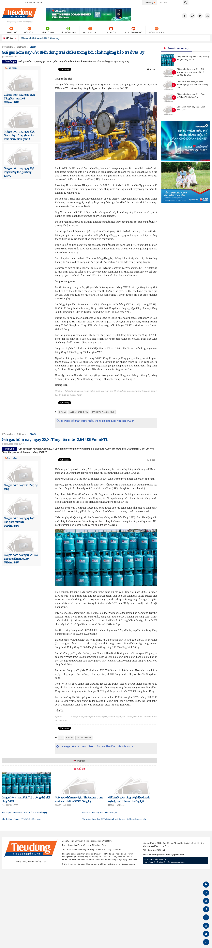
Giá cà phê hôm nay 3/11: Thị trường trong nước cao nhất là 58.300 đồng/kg (59, 38)
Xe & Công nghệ (133, 32)
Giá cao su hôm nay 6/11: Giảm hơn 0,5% (99, 812)
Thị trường (111, 32)
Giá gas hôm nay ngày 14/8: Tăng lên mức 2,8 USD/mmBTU (19, 521)
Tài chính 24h (90, 32)
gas (60, 738)
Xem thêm (80, 761)
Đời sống (29, 32)
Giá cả (80, 768)
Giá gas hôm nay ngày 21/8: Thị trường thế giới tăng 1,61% (19, 171)
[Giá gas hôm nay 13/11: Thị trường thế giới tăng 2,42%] (167, 65)
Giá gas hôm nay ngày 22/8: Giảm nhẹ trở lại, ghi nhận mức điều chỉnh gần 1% (19, 135)
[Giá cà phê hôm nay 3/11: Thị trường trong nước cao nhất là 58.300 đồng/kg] (168, 78)
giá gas (62, 412)
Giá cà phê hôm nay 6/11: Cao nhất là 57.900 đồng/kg (24, 812)
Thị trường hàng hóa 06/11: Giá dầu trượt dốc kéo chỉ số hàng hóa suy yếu (114, 819)
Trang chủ (11, 32)
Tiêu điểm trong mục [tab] (178, 48)
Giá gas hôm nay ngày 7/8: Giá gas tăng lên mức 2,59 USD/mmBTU (21, 558)
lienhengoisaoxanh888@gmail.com (166, 854)
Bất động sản (68, 32)
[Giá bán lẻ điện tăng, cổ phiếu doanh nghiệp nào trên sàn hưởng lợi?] (168, 90)
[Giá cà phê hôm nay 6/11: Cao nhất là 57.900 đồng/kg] (168, 103)
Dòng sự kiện (156, 32)
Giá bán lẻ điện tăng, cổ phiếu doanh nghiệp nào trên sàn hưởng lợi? (192, 85)
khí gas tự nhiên (84, 738)
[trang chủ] (19, 19)
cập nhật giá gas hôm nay (103, 412)
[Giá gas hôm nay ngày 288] (106, 557)
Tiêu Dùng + (9, 61)
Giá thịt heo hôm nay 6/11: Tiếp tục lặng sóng (21, 819)
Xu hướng (150, 2)
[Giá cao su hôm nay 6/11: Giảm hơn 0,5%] (168, 115)
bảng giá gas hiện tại (79, 412)
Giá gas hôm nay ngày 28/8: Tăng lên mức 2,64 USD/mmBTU (19, 98)
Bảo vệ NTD (48, 32)
